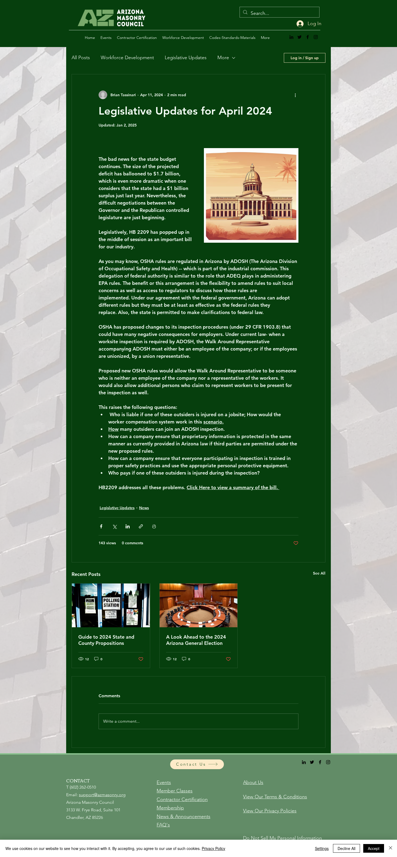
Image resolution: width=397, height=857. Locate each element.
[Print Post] (154, 526)
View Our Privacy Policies (270, 811)
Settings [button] (322, 848)
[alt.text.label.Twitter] (299, 37)
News (144, 507)
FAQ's (163, 825)
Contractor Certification (182, 799)
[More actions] (295, 95)
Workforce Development (127, 58)
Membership (170, 808)
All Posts (81, 58)
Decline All (346, 848)
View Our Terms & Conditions (275, 797)
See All (319, 573)
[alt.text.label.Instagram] (315, 37)
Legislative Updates (186, 58)
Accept (373, 848)
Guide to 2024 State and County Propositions (106, 640)
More (223, 58)
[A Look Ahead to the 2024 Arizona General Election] (199, 605)
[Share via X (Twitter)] (114, 526)
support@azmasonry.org (102, 794)
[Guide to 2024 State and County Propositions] (111, 605)
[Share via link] (140, 526)
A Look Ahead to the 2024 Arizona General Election (196, 640)
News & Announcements (183, 816)
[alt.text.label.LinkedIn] (291, 37)
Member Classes (175, 791)
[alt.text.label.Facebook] (307, 37)
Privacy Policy (213, 848)
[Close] (390, 848)
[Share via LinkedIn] (127, 526)
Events (164, 782)
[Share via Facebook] (101, 526)
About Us (253, 782)
